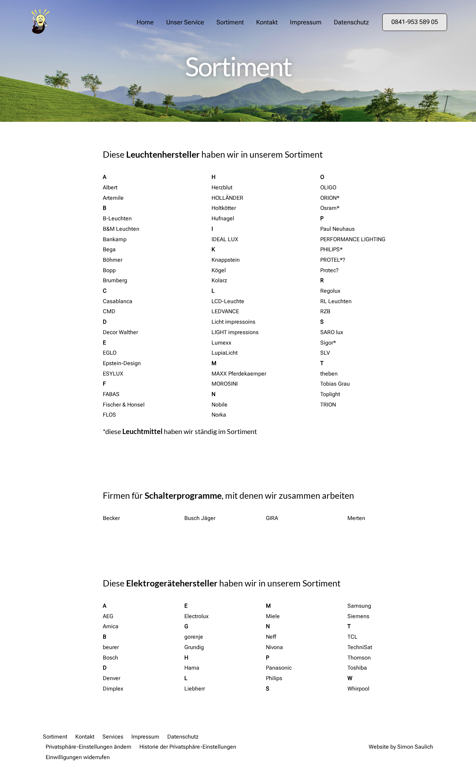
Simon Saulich (415, 746)
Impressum (306, 22)
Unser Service (185, 22)
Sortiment (230, 22)
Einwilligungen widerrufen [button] (78, 757)
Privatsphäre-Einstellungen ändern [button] (88, 746)
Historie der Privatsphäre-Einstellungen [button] (187, 746)
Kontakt (267, 22)
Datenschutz (351, 22)
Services (112, 736)
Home (145, 22)
